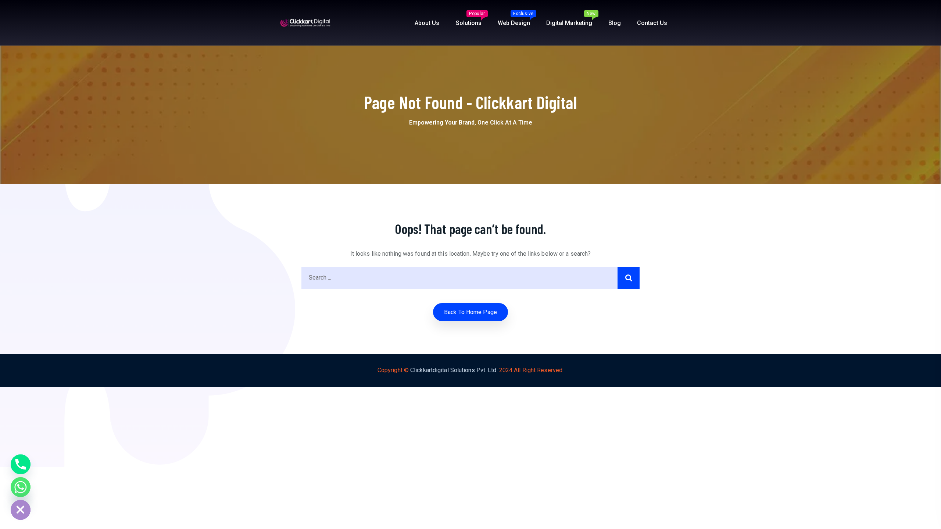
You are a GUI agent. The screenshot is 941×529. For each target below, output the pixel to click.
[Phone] (21, 464)
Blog (614, 22)
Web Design (516, 18)
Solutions (470, 18)
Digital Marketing (571, 18)
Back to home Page (470, 312)
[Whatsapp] (21, 487)
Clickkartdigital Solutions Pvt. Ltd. (454, 370)
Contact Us (652, 22)
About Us (427, 22)
